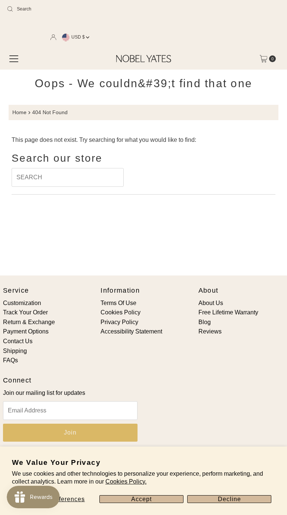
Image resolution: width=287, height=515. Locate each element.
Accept (141, 499)
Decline (229, 499)
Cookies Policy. (125, 481)
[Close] (259, 187)
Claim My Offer (82, 318)
